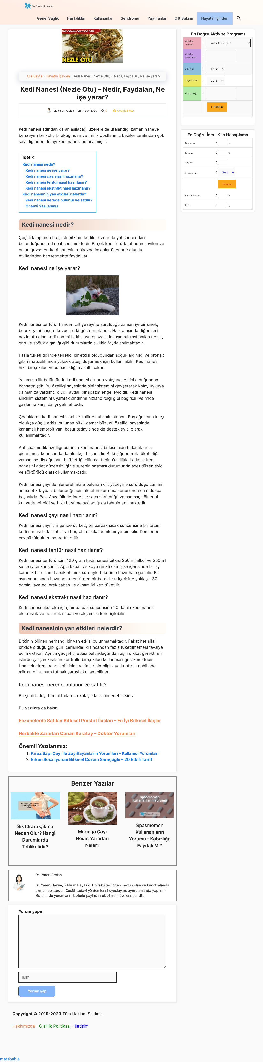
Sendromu (130, 18)
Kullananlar (103, 18)
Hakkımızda (23, 1026)
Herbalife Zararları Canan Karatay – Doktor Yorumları (77, 733)
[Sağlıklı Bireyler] (39, 6)
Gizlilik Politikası (54, 1026)
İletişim (81, 1026)
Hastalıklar (76, 18)
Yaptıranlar (157, 18)
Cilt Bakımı (184, 18)
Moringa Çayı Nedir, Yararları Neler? (92, 838)
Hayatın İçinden (214, 18)
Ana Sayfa (34, 76)
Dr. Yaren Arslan (48, 875)
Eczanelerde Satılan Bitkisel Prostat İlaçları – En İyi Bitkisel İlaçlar (90, 720)
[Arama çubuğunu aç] (239, 18)
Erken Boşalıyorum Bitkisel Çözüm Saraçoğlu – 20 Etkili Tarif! (91, 759)
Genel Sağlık (48, 18)
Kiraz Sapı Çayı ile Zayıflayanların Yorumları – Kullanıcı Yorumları (94, 753)
